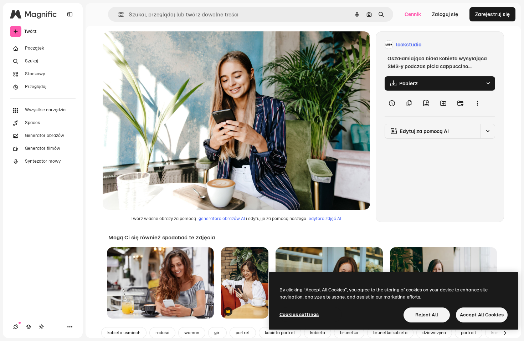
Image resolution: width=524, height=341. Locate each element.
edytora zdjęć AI (325, 219)
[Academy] (28, 326)
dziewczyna (434, 333)
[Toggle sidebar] (70, 14)
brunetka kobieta (390, 333)
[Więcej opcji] (477, 103)
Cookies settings (299, 314)
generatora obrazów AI (222, 219)
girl (217, 333)
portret (243, 333)
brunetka (349, 333)
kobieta (317, 333)
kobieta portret (280, 333)
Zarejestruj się (492, 14)
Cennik (413, 14)
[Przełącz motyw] (41, 326)
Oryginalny (151, 44)
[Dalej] (504, 333)
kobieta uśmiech (123, 333)
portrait (468, 333)
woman (191, 333)
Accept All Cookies (482, 315)
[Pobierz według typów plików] (488, 83)
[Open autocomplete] (118, 14)
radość (162, 333)
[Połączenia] (15, 326)
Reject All (426, 315)
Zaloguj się (445, 14)
